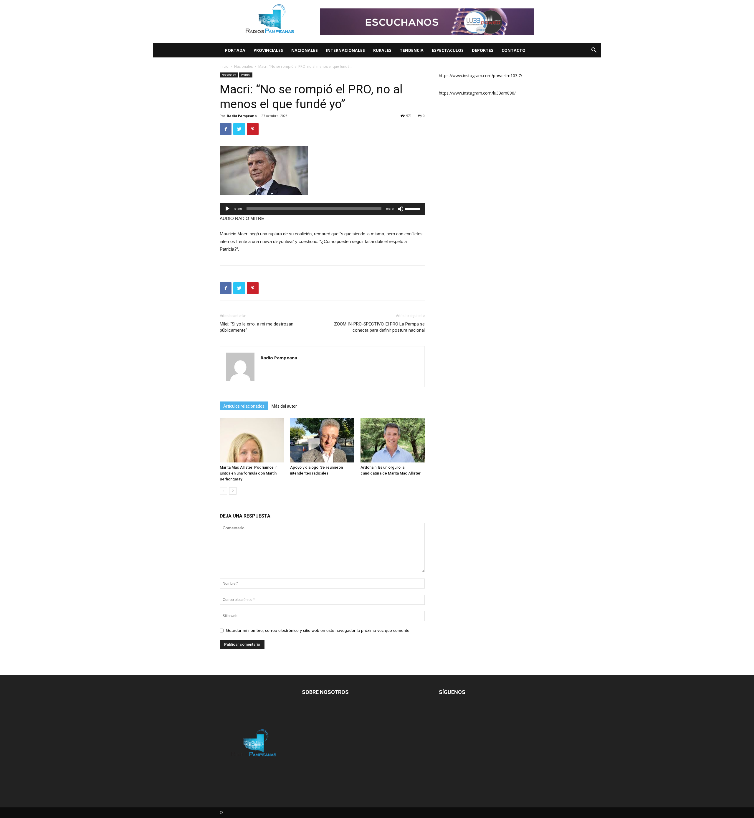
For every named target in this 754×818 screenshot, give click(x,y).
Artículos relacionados (243, 406)
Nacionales (304, 50)
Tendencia (412, 50)
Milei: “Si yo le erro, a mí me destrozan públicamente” (256, 327)
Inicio (224, 66)
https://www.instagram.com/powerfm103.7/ (480, 75)
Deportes (482, 50)
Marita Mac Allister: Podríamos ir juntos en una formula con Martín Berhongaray (248, 473)
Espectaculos (448, 50)
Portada (235, 50)
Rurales (382, 50)
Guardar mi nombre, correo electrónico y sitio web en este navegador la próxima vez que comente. (318, 630)
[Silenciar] (401, 209)
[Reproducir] (227, 209)
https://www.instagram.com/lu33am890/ (477, 93)
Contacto (513, 50)
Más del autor (284, 406)
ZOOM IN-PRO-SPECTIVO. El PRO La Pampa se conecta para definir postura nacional (379, 327)
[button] (594, 51)
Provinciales (268, 50)
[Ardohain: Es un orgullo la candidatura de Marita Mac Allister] (393, 440)
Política (246, 75)
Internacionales (345, 50)
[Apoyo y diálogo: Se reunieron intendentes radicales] (322, 440)
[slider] (413, 208)
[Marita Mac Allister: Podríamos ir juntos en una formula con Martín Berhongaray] (252, 440)
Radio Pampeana (242, 115)
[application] (322, 209)
